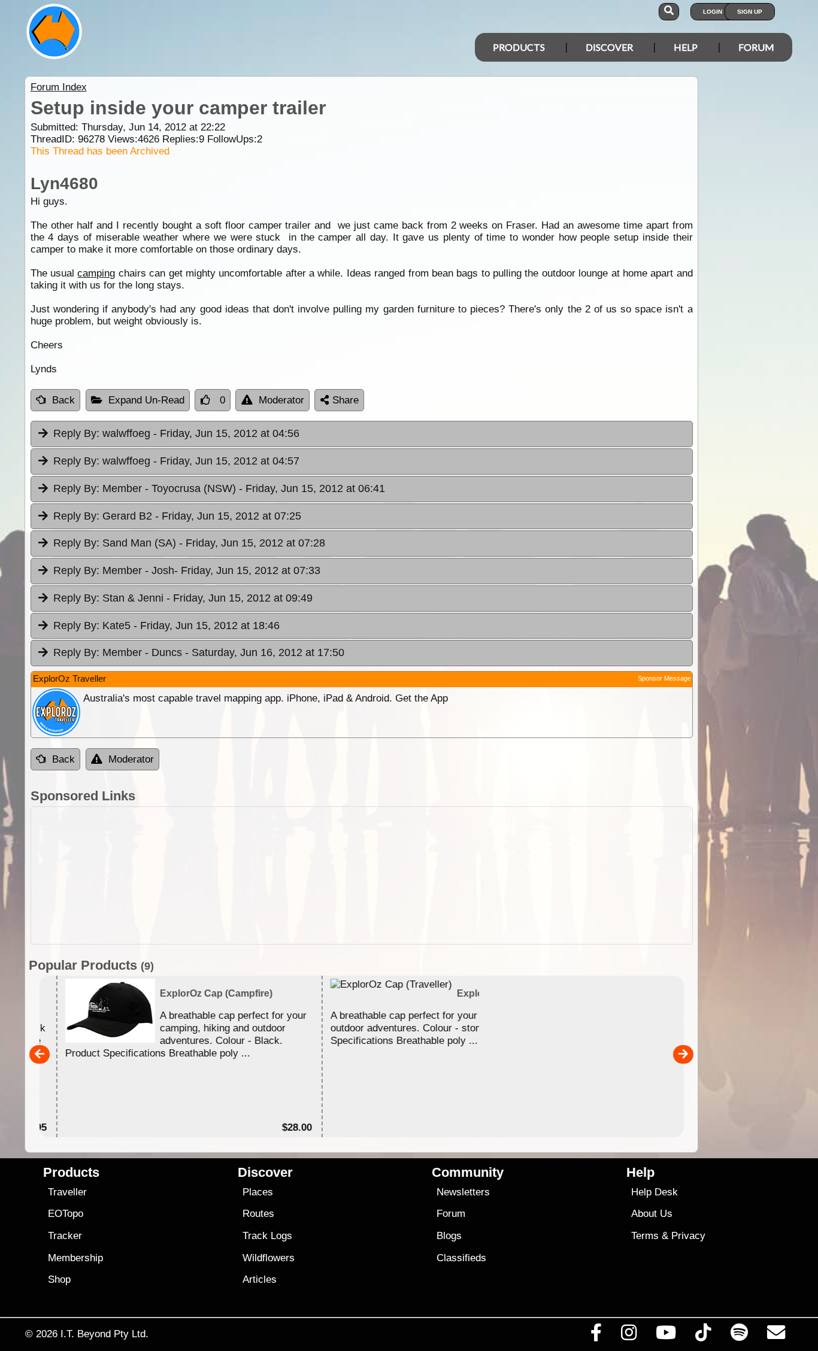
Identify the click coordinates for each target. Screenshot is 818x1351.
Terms (645, 1235)
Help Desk (654, 1192)
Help (686, 47)
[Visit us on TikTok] (703, 1335)
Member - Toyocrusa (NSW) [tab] (219, 488)
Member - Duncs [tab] (198, 652)
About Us (651, 1213)
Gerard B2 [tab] (177, 516)
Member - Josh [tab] (186, 570)
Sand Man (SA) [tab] (189, 543)
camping (96, 273)
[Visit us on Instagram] (628, 1335)
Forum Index (59, 87)
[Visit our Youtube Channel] (666, 1335)
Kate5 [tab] (166, 626)
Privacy (688, 1235)
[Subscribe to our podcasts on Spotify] (739, 1335)
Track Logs (267, 1235)
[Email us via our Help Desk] (775, 1335)
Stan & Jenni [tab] (183, 598)
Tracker (65, 1235)
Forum (756, 47)
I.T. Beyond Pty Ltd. (104, 1334)
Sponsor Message (664, 678)
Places (258, 1192)
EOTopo (65, 1213)
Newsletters (463, 1192)
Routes (258, 1213)
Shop (59, 1279)
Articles (260, 1279)
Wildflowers (269, 1258)
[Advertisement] (419, 875)
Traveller (67, 1192)
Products (519, 47)
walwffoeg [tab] (176, 433)
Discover (609, 47)
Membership (75, 1258)
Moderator (281, 400)
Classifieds (461, 1258)
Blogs (449, 1235)
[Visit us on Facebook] (596, 1335)
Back (63, 400)
